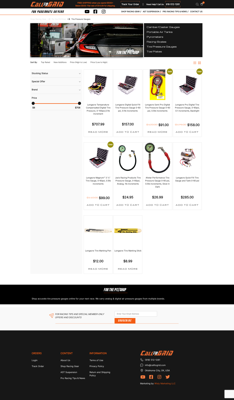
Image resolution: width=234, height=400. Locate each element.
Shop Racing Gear (130, 11)
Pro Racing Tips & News (175, 11)
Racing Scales (156, 41)
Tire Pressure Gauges (162, 46)
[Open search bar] (197, 4)
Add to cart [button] (127, 132)
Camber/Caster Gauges (163, 26)
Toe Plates (154, 51)
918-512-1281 (173, 4)
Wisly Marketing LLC (165, 383)
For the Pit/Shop (59, 19)
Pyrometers (155, 36)
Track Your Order (130, 4)
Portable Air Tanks (160, 31)
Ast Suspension (151, 11)
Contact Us (196, 11)
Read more (98, 132)
